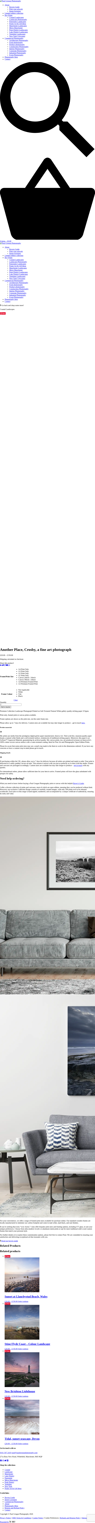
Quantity (3, 702)
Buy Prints (8, 15)
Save (3, 313)
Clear (16, 700)
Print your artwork (16, 9)
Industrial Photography (17, 53)
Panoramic (8, 1478)
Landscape (9, 1472)
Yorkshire (8, 1484)
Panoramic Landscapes (17, 22)
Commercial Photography (14, 38)
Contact (7, 59)
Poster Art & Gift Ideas (17, 24)
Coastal (7, 1470)
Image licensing (15, 11)
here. (83, 723)
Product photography (17, 45)
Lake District (9, 1476)
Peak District (9, 1482)
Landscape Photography (18, 20)
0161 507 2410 (5, 1453)
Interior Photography (16, 49)
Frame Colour (6, 694)
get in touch (78, 765)
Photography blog (11, 57)
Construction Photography (18, 47)
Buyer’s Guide (78, 783)
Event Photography (16, 55)
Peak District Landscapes (18, 30)
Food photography (16, 42)
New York (8, 1486)
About (7, 5)
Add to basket (5, 707)
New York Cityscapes (17, 36)
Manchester (9, 1474)
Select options (23, 1301)
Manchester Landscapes (18, 26)
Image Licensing (11, 1500)
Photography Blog (11, 1506)
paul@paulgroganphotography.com (24, 1453)
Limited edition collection (14, 13)
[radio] (28, 669)
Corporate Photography (17, 51)
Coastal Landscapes (16, 17)
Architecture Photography (18, 40)
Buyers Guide (14, 7)
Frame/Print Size (6, 677)
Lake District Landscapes (18, 32)
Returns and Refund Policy (14, 1508)
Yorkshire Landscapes (17, 34)
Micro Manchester (16, 28)
